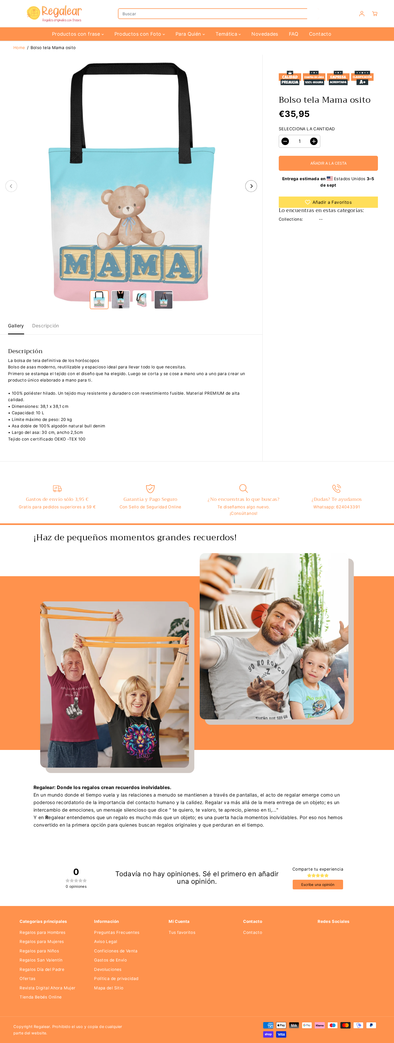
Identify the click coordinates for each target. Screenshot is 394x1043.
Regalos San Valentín (41, 960)
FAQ (293, 34)
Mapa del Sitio (108, 987)
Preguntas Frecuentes (117, 932)
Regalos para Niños (39, 950)
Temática (227, 34)
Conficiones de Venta (116, 950)
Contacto (320, 34)
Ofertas (28, 978)
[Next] (251, 186)
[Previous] (11, 186)
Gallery (16, 325)
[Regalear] (53, 14)
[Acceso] (362, 14)
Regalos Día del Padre (42, 969)
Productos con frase (77, 34)
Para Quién (189, 34)
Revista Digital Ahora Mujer (47, 987)
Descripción (45, 325)
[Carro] (375, 14)
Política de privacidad (116, 978)
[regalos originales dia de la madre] (131, 186)
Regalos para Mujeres (42, 941)
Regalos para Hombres (43, 932)
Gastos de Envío (110, 960)
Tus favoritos (182, 932)
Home (19, 47)
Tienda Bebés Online (41, 997)
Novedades (264, 34)
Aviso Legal (105, 941)
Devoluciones (108, 969)
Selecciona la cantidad (307, 128)
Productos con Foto (138, 34)
